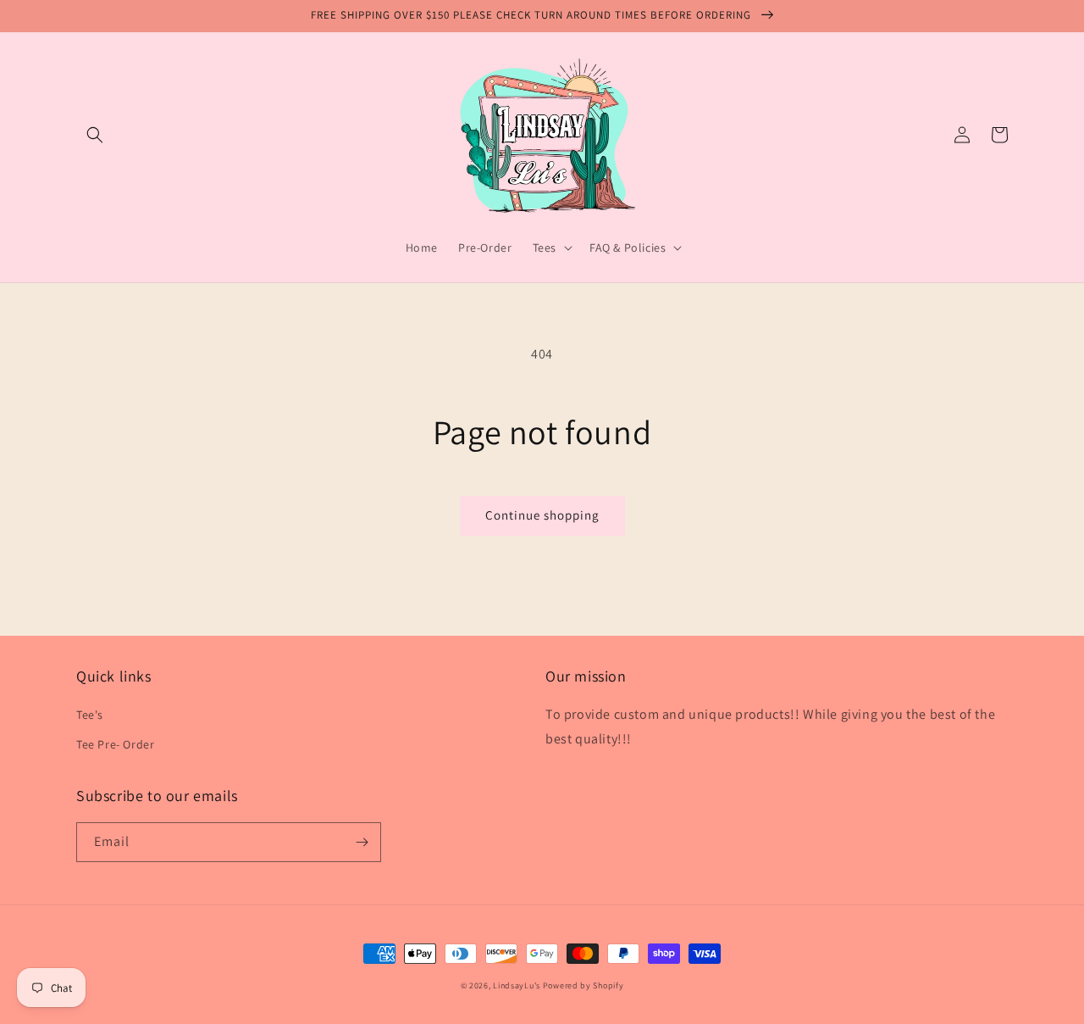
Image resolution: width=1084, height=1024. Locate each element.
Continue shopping (542, 515)
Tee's (89, 714)
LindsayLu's (516, 985)
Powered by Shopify (583, 985)
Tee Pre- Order (115, 744)
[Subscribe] (361, 842)
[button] (94, 134)
